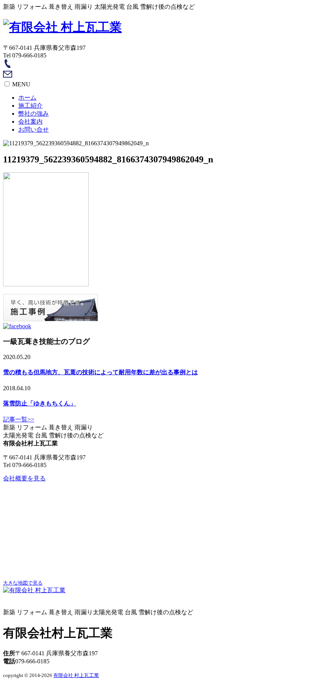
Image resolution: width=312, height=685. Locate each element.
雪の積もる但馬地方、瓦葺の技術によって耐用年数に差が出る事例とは (100, 372)
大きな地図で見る (23, 583)
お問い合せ (33, 129)
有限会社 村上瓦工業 (76, 675)
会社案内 (30, 121)
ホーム (27, 97)
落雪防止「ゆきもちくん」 (39, 403)
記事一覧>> (18, 419)
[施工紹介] (50, 319)
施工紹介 (30, 105)
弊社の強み (33, 113)
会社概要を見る (24, 478)
